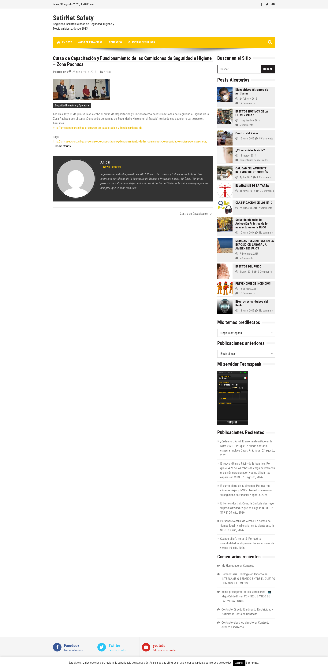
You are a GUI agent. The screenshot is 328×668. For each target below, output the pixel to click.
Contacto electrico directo (238, 622)
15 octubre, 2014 (249, 288)
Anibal (107, 72)
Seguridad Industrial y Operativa (72, 105)
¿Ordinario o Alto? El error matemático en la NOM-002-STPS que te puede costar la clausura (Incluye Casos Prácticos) (246, 446)
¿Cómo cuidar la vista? (250, 150)
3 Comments (267, 190)
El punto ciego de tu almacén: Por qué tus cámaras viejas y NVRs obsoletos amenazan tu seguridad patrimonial (246, 490)
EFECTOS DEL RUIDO (248, 266)
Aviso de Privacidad (90, 42)
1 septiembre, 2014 (250, 120)
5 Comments (246, 125)
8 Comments (266, 138)
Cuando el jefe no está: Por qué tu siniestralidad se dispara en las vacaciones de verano (247, 543)
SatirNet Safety (73, 18)
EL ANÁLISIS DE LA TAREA (252, 185)
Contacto (115, 42)
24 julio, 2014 (247, 207)
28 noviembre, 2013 (84, 72)
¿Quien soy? (64, 42)
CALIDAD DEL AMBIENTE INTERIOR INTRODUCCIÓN (251, 170)
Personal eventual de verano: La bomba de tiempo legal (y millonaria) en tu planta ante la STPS (247, 525)
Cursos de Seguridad (141, 42)
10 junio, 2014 (247, 232)
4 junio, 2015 (246, 271)
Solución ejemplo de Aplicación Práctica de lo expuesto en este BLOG (251, 223)
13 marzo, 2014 (248, 155)
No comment (266, 232)
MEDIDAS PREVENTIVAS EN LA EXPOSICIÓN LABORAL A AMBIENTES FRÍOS (254, 244)
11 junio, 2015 (247, 310)
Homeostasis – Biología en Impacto (243, 574)
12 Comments (247, 103)
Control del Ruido (246, 133)
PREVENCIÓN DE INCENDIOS (253, 283)
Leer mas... (252, 662)
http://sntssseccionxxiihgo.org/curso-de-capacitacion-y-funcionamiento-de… (98, 128)
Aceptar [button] (239, 662)
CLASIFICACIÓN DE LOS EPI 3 (254, 203)
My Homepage (230, 565)
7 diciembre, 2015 (249, 253)
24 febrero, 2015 (248, 98)
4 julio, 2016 (246, 177)
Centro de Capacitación (194, 214)
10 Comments (247, 293)
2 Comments (265, 207)
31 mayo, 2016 (247, 190)
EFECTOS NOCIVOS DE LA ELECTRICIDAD (251, 113)
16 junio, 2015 (247, 138)
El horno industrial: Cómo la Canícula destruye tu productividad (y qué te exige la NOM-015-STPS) (247, 508)
